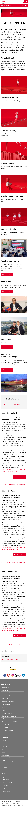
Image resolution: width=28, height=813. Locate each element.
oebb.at (4, 752)
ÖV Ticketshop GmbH (7, 730)
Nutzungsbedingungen (14, 805)
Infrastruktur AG (6, 696)
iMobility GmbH (6, 724)
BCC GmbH (5, 707)
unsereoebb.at (5, 755)
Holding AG (5, 690)
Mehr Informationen (7, 274)
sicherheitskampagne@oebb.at (12, 659)
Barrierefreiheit (16, 803)
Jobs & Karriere (5, 746)
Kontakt (22, 805)
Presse (3, 743)
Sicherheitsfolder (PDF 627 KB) (13, 405)
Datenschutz (4, 805)
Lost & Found (5, 779)
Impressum (9, 803)
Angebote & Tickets (7, 777)
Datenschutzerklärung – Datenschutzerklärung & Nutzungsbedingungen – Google (13, 470)
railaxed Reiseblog (6, 758)
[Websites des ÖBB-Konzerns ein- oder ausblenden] (26, 1)
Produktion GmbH (6, 710)
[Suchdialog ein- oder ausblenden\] (19, 5)
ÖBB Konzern (5, 687)
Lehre (3, 749)
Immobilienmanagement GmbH (10, 701)
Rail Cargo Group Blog (7, 761)
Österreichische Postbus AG (9, 716)
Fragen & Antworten (7, 782)
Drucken (3, 803)
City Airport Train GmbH (8, 727)
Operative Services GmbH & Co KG (10, 722)
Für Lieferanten (5, 788)
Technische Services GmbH (8, 713)
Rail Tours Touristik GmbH (8, 719)
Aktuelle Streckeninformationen (10, 771)
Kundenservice (5, 774)
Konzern (4, 740)
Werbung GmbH (6, 704)
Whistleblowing (6, 791)
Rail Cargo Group (6, 698)
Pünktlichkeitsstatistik (7, 785)
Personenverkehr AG (7, 693)
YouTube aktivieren (20, 477)
